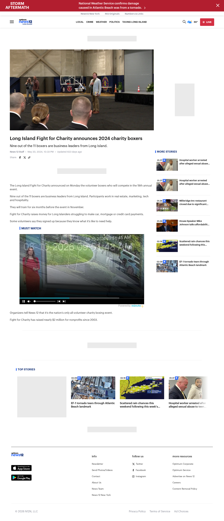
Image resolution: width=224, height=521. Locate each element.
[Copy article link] (29, 157)
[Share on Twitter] (24, 157)
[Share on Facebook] (20, 157)
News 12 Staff (17, 152)
